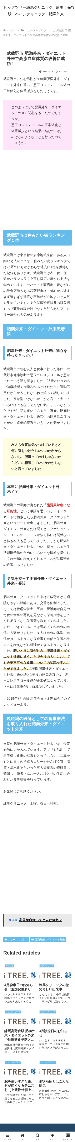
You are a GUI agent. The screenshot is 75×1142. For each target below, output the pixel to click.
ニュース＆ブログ (18, 939)
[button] (67, 744)
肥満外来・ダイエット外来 (50, 939)
